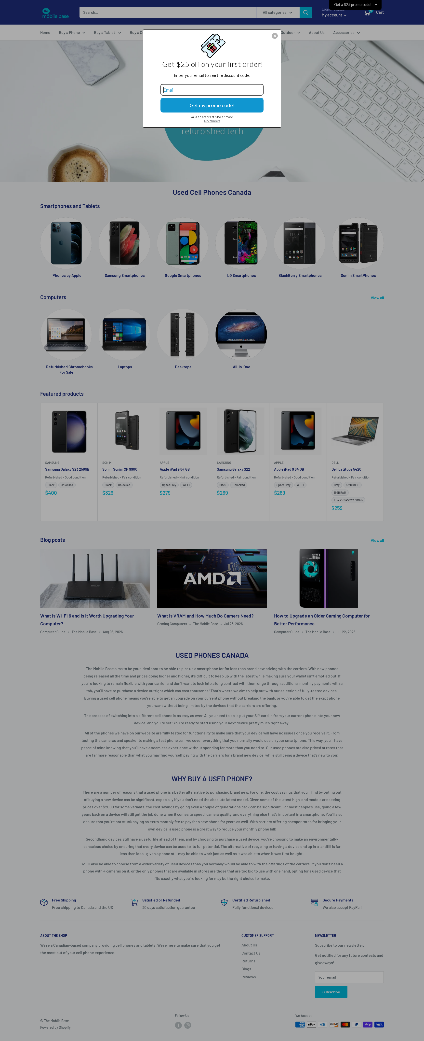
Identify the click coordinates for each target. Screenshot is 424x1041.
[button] (275, 36)
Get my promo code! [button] (212, 105)
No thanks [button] (212, 121)
